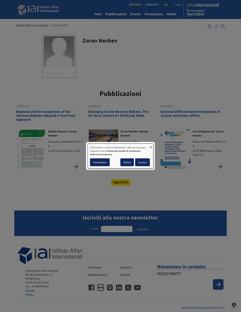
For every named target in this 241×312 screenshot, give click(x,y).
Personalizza (99, 162)
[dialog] (120, 156)
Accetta (142, 162)
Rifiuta (127, 162)
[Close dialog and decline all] (150, 146)
